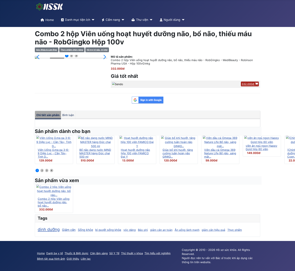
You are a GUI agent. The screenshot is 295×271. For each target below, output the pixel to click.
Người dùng (172, 20)
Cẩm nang (113, 20)
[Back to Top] (289, 264)
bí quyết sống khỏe (108, 230)
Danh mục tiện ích (77, 20)
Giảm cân (69, 230)
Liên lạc (86, 258)
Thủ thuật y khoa (132, 253)
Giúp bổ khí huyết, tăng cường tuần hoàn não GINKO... (178, 153)
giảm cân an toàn (161, 230)
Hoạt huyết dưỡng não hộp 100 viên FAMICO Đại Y (135, 153)
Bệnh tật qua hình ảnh (51, 258)
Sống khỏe (85, 230)
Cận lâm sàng (99, 253)
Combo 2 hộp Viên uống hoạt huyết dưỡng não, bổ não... (53, 202)
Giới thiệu (73, 258)
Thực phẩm (234, 230)
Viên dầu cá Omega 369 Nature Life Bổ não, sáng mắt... (220, 153)
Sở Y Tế (114, 253)
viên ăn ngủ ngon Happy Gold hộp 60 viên (261, 147)
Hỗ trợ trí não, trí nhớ (97, 49)
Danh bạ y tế (54, 253)
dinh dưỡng (49, 229)
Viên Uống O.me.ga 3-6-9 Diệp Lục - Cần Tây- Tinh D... (53, 153)
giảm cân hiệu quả (213, 230)
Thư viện (142, 20)
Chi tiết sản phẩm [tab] (48, 115)
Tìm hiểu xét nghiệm (157, 253)
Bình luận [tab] (68, 115)
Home (49, 20)
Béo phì (143, 230)
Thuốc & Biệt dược (76, 253)
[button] (39, 57)
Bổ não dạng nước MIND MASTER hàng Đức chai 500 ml (95, 153)
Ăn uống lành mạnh (187, 230)
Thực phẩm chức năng (72, 49)
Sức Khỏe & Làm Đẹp (46, 49)
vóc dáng (129, 230)
